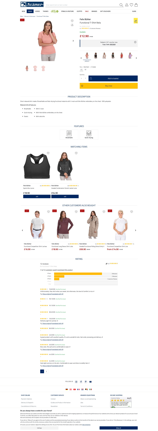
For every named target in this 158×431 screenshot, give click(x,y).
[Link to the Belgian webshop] (87, 389)
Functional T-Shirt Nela (43, 16)
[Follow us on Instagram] (76, 382)
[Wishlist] (131, 4)
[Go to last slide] (22, 230)
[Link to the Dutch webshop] (82, 389)
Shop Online (25, 395)
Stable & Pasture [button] (67, 11)
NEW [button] (23, 11)
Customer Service (57, 395)
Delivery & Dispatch (27, 402)
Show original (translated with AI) (52, 294)
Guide (94, 67)
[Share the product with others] (72, 25)
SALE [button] (87, 11)
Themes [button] (45, 11)
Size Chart (86, 67)
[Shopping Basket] (136, 4)
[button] (55, 11)
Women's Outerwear (30, 16)
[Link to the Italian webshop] (91, 389)
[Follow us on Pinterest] (86, 382)
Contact (53, 399)
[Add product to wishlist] (72, 20)
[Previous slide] (21, 41)
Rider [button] (30, 11)
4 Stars (49, 276)
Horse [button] (37, 11)
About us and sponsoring (88, 399)
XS (81, 69)
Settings (39, 428)
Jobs (81, 402)
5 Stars (49, 273)
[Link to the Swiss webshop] (75, 389)
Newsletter (54, 406)
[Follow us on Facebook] (81, 382)
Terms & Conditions (86, 406)
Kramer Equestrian (87, 395)
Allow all (118, 428)
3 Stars (49, 279)
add (37, 196)
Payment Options (26, 399)
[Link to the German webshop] (67, 389)
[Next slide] (73, 41)
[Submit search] (122, 5)
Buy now (108, 85)
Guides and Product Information (60, 402)
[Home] (32, 4)
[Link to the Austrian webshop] (71, 389)
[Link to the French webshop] (78, 389)
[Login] (126, 4)
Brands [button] (94, 11)
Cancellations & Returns (28, 406)
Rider (21, 16)
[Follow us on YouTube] (90, 382)
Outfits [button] (79, 11)
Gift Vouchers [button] (105, 11)
